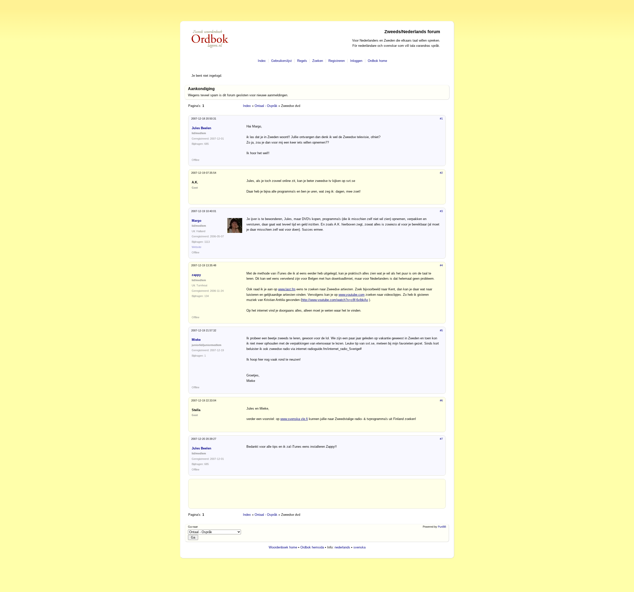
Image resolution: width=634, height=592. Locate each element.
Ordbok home (377, 61)
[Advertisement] (317, 496)
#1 (441, 118)
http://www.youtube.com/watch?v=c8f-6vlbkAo (335, 300)
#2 (441, 172)
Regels (302, 61)
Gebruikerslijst (281, 61)
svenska (359, 547)
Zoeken (317, 61)
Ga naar (193, 526)
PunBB (442, 526)
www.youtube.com (352, 294)
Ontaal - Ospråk (266, 106)
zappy (196, 275)
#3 (441, 211)
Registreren (336, 61)
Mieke (196, 340)
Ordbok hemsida (312, 547)
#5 (441, 330)
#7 (441, 438)
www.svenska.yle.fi (294, 419)
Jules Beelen (201, 128)
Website (196, 247)
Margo (196, 220)
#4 (441, 265)
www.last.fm (286, 289)
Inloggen (356, 61)
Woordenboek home (283, 547)
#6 (441, 400)
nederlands (342, 547)
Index (262, 61)
